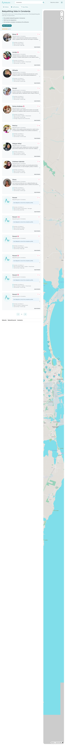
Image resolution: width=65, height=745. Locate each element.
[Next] (25, 314)
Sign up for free (7, 25)
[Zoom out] (61, 15)
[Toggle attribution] (62, 742)
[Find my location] (61, 18)
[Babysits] (6, 2)
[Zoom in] (61, 12)
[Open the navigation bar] (62, 2)
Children (6, 7)
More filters (25, 7)
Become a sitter (55, 2)
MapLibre (53, 742)
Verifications (15, 7)
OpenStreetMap (59, 742)
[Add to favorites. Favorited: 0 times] (39, 180)
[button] (59, 375)
